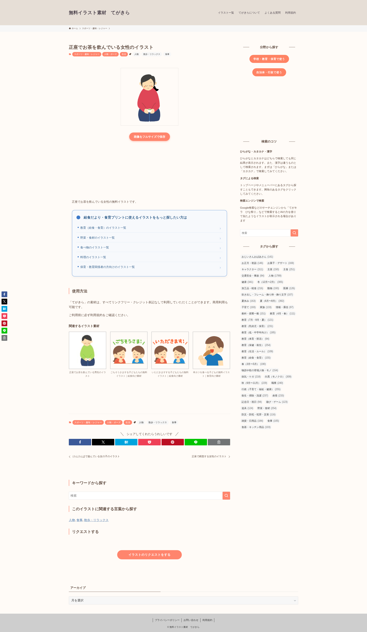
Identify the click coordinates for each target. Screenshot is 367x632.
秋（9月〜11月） (254, 382)
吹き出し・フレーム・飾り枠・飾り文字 (267, 294)
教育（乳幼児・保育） (257, 326)
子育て (249, 307)
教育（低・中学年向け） (258, 332)
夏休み (249, 300)
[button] (80, 442)
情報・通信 (284, 307)
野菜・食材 (266, 408)
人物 (136, 54)
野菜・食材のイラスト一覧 (97, 237)
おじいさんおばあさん (257, 256)
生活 (124, 54)
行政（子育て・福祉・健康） (261, 389)
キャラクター (252, 269)
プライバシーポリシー (167, 620)
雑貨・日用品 (252, 420)
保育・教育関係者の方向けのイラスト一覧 (107, 266)
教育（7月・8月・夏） (257, 319)
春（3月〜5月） (254, 364)
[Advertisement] (149, 170)
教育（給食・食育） (256, 357)
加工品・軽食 (252, 288)
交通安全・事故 (253, 275)
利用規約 (207, 620)
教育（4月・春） (282, 313)
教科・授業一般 (254, 313)
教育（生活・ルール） (257, 351)
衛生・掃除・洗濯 (255, 395)
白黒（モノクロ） (278, 376)
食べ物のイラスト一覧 (94, 247)
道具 (247, 408)
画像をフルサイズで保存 (149, 136)
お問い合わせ (191, 620)
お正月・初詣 (252, 263)
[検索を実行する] (226, 496)
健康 (247, 282)
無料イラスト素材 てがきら (99, 12)
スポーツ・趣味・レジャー (86, 54)
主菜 (273, 269)
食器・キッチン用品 (256, 427)
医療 (289, 288)
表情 (278, 395)
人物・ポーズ (110, 54)
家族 (265, 307)
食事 (167, 54)
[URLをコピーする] (219, 442)
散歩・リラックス (151, 54)
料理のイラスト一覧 (93, 257)
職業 (277, 382)
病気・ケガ (251, 376)
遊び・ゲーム (276, 401)
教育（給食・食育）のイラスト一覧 (103, 227)
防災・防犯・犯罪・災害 (258, 414)
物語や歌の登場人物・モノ (260, 370)
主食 (289, 269)
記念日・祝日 (252, 401)
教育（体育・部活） (255, 338)
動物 (273, 288)
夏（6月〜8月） (272, 300)
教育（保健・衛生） (256, 345)
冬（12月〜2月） (270, 282)
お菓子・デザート (280, 263)
